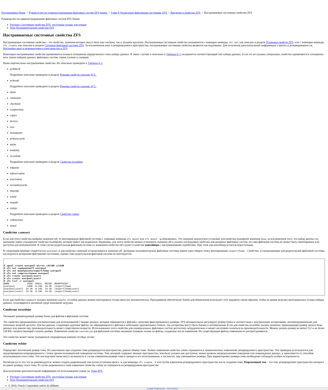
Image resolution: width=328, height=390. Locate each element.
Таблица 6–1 (173, 54)
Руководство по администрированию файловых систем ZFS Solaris (68, 12)
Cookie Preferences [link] (156, 388)
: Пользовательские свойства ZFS (32, 27)
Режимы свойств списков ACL (78, 74)
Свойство (71, 161)
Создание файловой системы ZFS (64, 45)
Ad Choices (172, 388)
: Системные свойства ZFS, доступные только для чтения (48, 24)
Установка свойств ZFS (279, 42)
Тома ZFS (96, 371)
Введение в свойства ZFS (185, 12)
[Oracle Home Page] (9, 10)
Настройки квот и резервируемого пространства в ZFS (35, 48)
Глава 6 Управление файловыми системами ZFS (139, 12)
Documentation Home (13, 12)
